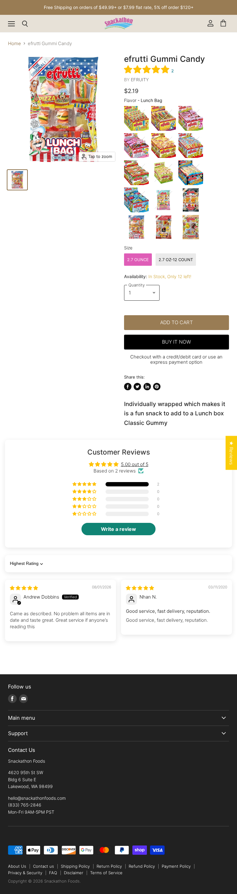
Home (14, 43)
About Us (17, 866)
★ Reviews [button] (231, 453)
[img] (24, 588)
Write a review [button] (118, 529)
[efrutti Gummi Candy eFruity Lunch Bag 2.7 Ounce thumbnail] (17, 180)
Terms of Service (106, 872)
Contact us (43, 866)
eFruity (140, 79)
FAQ (53, 872)
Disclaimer (73, 872)
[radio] (136, 118)
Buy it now (176, 342)
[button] (147, 69)
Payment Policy (176, 866)
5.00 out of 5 (134, 464)
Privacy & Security (25, 872)
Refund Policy (142, 866)
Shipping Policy (75, 866)
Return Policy (109, 866)
